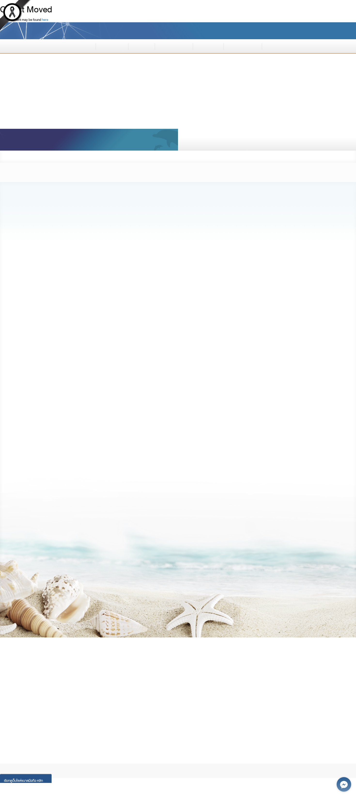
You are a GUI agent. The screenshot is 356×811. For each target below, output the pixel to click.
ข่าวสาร (141, 45)
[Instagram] (10, 710)
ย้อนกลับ (328, 575)
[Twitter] (30, 710)
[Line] (20, 710)
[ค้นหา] (340, 140)
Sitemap (110, 760)
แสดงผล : (269, 30)
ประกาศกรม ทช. (51, 156)
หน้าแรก (82, 45)
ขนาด (314, 30)
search (219, 139)
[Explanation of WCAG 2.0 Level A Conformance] (330, 734)
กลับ (337, 156)
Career (74, 760)
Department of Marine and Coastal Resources (115, 30)
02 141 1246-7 (40, 684)
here (45, 19)
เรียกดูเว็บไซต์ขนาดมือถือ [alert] (23, 780)
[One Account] (60, 710)
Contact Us (134, 760)
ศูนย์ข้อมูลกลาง (174, 45)
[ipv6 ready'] (286, 730)
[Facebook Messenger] (344, 784)
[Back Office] (50, 710)
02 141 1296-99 (42, 678)
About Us (34, 760)
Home (15, 760)
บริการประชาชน (243, 45)
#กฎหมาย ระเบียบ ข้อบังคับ (56, 253)
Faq (91, 760)
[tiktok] (40, 710)
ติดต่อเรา (277, 45)
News (55, 760)
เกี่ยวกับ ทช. (112, 45)
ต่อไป (27, 575)
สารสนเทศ (208, 45)
